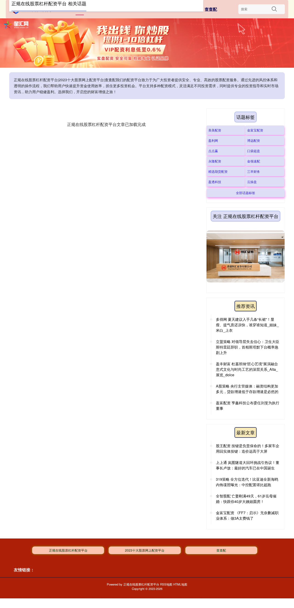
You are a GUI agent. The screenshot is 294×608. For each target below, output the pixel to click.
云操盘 (252, 181)
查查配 (211, 9)
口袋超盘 (253, 150)
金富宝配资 (255, 130)
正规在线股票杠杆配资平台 (68, 550)
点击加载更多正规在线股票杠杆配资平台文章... (106, 124)
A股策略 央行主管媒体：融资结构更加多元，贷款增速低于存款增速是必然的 (247, 388)
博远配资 (253, 140)
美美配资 (214, 130)
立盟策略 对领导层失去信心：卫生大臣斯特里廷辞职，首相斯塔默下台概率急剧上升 (247, 347)
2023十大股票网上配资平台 (144, 550)
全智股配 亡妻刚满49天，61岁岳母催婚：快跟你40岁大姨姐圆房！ (246, 498)
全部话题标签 (245, 192)
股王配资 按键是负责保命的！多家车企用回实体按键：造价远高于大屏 (247, 448)
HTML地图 (180, 584)
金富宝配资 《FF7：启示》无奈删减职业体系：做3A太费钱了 (247, 515)
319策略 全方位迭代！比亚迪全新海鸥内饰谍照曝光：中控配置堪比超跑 (247, 482)
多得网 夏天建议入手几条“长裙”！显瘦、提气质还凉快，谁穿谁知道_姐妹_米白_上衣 (247, 325)
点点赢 (213, 150)
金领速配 (253, 161)
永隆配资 (214, 161)
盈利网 (213, 140)
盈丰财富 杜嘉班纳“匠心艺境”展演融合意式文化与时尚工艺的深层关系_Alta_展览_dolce (247, 369)
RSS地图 (166, 584)
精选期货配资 (218, 171)
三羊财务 (253, 171)
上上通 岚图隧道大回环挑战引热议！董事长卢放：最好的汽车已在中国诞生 (247, 465)
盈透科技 (214, 181)
